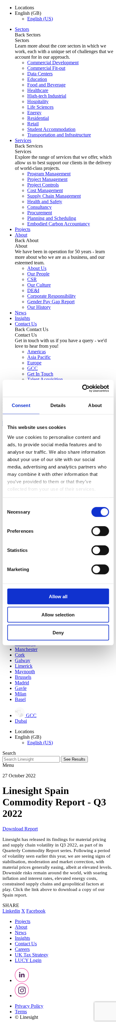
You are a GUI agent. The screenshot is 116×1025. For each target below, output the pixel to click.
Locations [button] (24, 7)
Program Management (49, 173)
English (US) (40, 18)
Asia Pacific (39, 357)
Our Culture (39, 285)
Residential (38, 118)
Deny (58, 632)
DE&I (33, 290)
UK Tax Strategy (31, 954)
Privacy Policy (29, 1006)
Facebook (35, 911)
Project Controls (43, 184)
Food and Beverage (46, 84)
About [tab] (95, 405)
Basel (20, 699)
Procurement (39, 212)
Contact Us (26, 323)
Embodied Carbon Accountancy (58, 223)
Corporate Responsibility (51, 296)
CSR (32, 279)
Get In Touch (40, 373)
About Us (36, 268)
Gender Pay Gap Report (51, 301)
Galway (22, 660)
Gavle (21, 688)
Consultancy (39, 207)
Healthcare (37, 90)
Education (37, 79)
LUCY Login (28, 960)
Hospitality (38, 101)
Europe (34, 362)
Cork (20, 654)
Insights (22, 318)
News (20, 312)
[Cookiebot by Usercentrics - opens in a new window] (82, 388)
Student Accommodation (51, 129)
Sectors (22, 29)
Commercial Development (53, 62)
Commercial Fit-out (46, 68)
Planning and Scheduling (51, 218)
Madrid (22, 682)
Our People (38, 273)
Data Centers (40, 73)
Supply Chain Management (54, 196)
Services (23, 140)
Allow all (58, 596)
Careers (22, 949)
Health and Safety (44, 201)
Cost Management (45, 190)
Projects (22, 229)
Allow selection (58, 614)
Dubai (21, 721)
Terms (21, 1011)
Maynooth (25, 671)
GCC (32, 368)
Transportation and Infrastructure (59, 134)
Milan (20, 693)
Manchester (26, 649)
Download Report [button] (20, 828)
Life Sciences (40, 107)
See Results (74, 759)
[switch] (100, 531)
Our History (39, 307)
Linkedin (11, 911)
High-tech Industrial (46, 96)
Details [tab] (58, 405)
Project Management (47, 179)
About (21, 234)
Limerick (23, 666)
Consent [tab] (21, 405)
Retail (33, 123)
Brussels (23, 677)
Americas (36, 351)
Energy (34, 112)
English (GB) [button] (28, 13)
